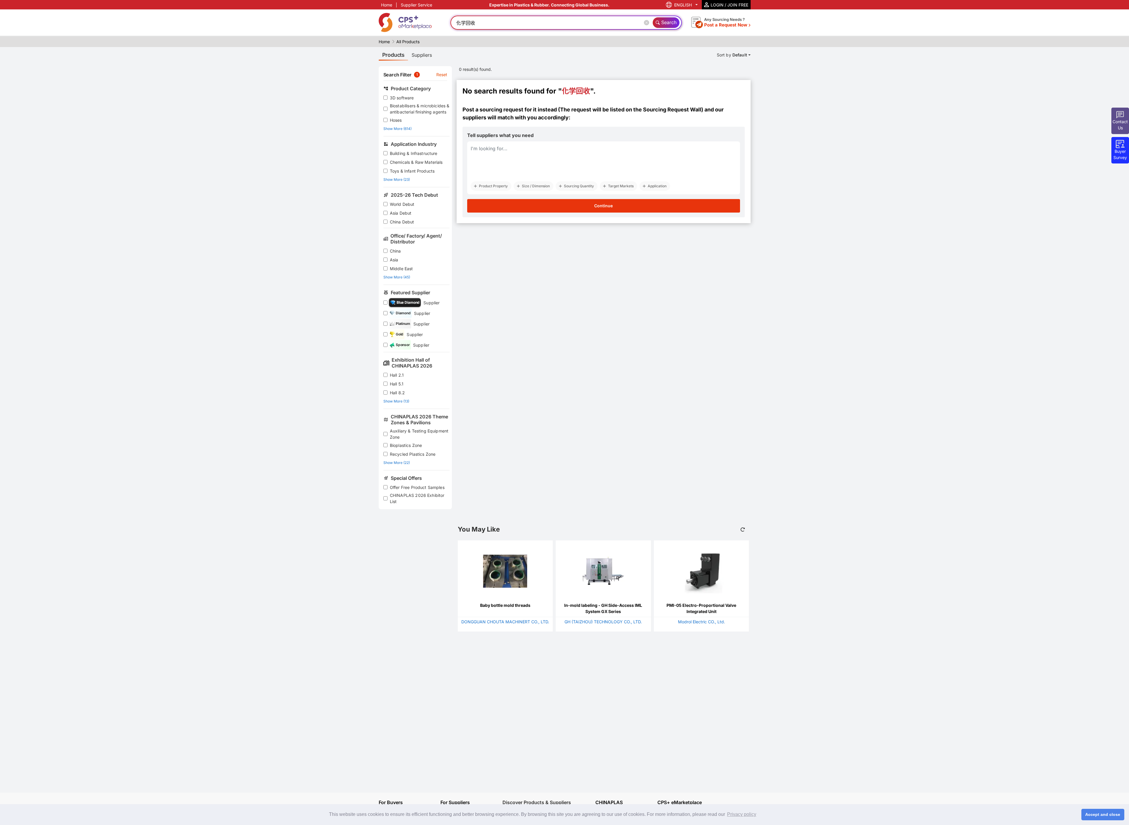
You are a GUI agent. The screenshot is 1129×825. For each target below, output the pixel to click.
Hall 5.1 (396, 383)
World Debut (402, 204)
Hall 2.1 (397, 375)
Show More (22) (396, 462)
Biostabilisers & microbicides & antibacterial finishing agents (420, 108)
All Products (408, 41)
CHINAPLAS (609, 802)
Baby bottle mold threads (505, 605)
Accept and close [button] (1102, 814)
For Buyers (391, 802)
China (395, 250)
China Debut (402, 221)
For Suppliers (455, 802)
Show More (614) (397, 128)
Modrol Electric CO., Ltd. (701, 621)
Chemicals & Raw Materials (416, 162)
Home (386, 4)
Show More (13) (396, 401)
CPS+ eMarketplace (679, 802)
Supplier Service (416, 4)
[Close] (648, 22)
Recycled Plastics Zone (412, 454)
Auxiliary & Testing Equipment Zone (419, 434)
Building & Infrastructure (413, 153)
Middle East (401, 268)
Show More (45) (396, 277)
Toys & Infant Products (412, 170)
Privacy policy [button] (741, 814)
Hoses (396, 120)
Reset (441, 74)
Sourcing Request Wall (672, 109)
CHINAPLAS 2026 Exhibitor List (417, 498)
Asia (394, 259)
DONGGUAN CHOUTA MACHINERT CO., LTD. (505, 621)
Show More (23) (396, 179)
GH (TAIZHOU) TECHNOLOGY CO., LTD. (603, 621)
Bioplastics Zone (406, 445)
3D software (402, 97)
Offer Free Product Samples (417, 487)
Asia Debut (401, 213)
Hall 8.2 (397, 392)
